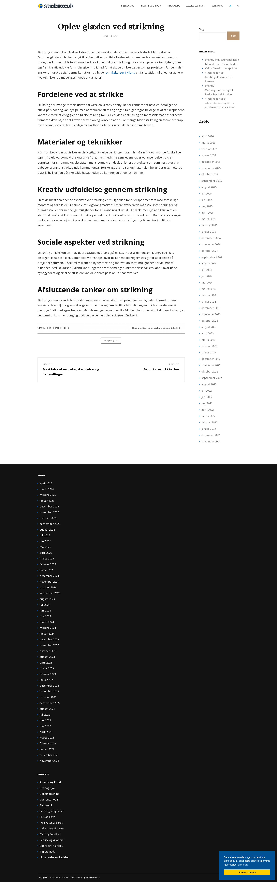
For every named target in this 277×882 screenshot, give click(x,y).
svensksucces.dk (61, 877)
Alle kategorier (194, 6)
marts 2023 (208, 339)
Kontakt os (217, 6)
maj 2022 (207, 403)
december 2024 (210, 238)
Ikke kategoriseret (51, 822)
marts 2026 (208, 142)
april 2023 (207, 333)
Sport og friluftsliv (51, 845)
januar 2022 (208, 428)
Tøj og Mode (174, 6)
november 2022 (211, 365)
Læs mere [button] (243, 865)
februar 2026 (209, 149)
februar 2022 (209, 422)
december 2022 (210, 359)
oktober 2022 (209, 371)
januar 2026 (208, 155)
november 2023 (211, 314)
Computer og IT (50, 799)
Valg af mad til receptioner (221, 68)
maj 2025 (207, 206)
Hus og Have (47, 817)
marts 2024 (208, 289)
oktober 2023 (209, 320)
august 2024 (209, 263)
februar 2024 (209, 295)
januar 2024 (208, 301)
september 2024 (211, 257)
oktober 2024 (209, 250)
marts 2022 (208, 416)
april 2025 (207, 212)
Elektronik (46, 805)
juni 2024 (207, 276)
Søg (201, 29)
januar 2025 (208, 231)
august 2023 (209, 327)
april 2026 (207, 136)
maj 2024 (207, 282)
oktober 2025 (209, 174)
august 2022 (209, 384)
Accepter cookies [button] (247, 872)
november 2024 (211, 244)
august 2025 (209, 187)
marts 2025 (208, 219)
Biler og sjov (127, 6)
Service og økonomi (52, 840)
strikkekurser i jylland (120, 72)
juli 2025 (206, 193)
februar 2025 (209, 225)
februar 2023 (209, 346)
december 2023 (210, 308)
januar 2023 (208, 352)
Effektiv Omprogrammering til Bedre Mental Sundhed (219, 90)
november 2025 (211, 168)
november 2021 (211, 441)
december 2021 (210, 435)
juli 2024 (206, 270)
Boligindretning (49, 793)
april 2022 (207, 409)
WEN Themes (94, 877)
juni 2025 (207, 200)
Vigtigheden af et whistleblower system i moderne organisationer (220, 103)
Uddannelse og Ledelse (54, 857)
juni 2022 (207, 397)
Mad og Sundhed (50, 834)
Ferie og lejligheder (52, 811)
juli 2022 (206, 390)
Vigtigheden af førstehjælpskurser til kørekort (218, 77)
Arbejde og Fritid (111, 340)
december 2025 (210, 161)
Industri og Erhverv (151, 6)
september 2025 (211, 180)
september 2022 (211, 378)
